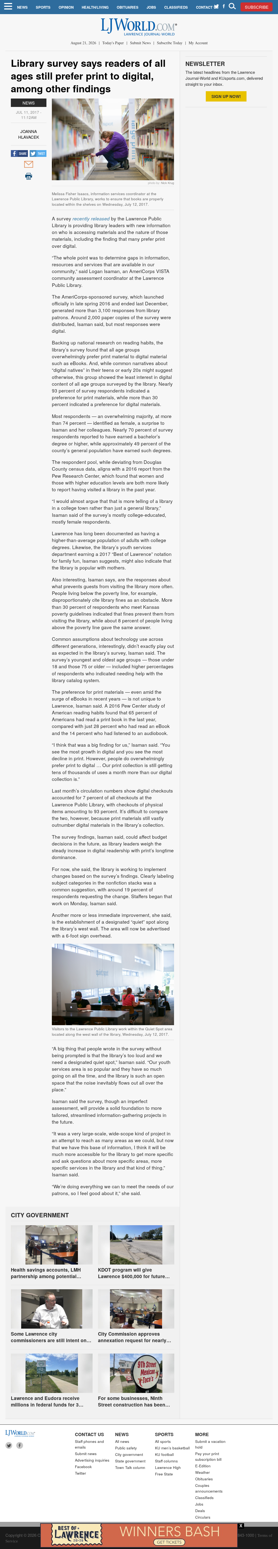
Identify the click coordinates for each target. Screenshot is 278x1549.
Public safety (126, 1447)
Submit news (86, 1453)
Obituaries (127, 7)
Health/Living (95, 7)
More (202, 1434)
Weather (202, 1472)
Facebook (83, 1466)
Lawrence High (168, 1467)
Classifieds (176, 7)
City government (129, 1454)
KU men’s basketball (172, 1447)
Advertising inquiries (92, 1460)
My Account (198, 42)
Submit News (140, 42)
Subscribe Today (169, 42)
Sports (43, 7)
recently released (91, 218)
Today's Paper (113, 42)
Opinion (66, 7)
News (22, 7)
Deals (200, 1510)
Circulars (202, 1517)
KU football (164, 1454)
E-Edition (203, 1465)
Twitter (80, 1473)
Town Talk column (130, 1467)
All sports (163, 1441)
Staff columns (166, 1461)
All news (122, 1441)
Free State (164, 1474)
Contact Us (207, 7)
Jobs (151, 7)
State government (130, 1461)
